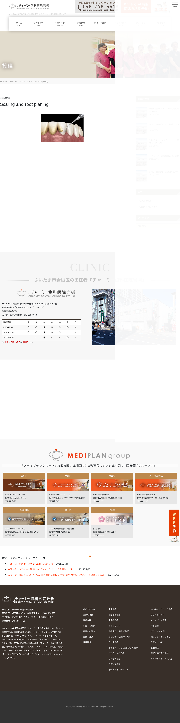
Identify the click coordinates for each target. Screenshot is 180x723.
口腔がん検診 (114, 664)
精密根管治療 (114, 614)
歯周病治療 (113, 620)
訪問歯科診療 (114, 658)
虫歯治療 (112, 609)
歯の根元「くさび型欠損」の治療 (123, 647)
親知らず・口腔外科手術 (119, 636)
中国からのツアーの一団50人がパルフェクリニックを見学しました (41, 569)
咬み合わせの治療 (116, 653)
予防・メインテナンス (118, 669)
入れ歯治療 (113, 642)
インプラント (114, 625)
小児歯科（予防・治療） (119, 631)
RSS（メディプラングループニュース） (25, 558)
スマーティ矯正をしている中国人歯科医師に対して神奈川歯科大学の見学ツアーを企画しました (56, 574)
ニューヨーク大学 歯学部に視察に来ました (30, 563)
